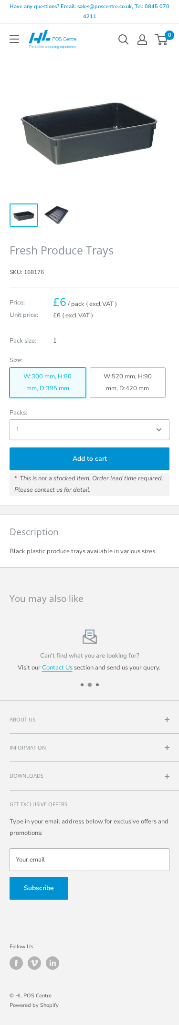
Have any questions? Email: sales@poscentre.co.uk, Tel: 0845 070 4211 (89, 11)
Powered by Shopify (34, 1005)
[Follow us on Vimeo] (34, 963)
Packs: (18, 412)
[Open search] (123, 39)
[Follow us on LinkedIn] (52, 963)
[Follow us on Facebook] (16, 963)
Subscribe (39, 888)
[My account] (142, 39)
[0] (162, 39)
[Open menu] (14, 39)
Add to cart (90, 458)
